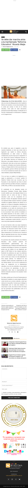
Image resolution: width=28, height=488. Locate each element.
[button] (2, 32)
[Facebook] (10, 332)
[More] (19, 49)
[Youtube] (18, 332)
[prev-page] (2, 361)
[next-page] (4, 361)
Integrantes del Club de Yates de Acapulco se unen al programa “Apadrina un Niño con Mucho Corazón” (20, 307)
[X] (15, 332)
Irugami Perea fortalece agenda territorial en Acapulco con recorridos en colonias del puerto (17, 356)
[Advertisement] (14, 15)
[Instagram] (12, 332)
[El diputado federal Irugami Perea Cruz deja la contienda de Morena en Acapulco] (4, 343)
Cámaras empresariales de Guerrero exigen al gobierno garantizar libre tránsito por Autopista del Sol (7, 307)
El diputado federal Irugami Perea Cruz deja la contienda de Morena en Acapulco (17, 343)
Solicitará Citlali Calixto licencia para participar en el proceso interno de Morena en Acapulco (17, 350)
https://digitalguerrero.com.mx (14, 325)
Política (2, 35)
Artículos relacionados (7, 338)
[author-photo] (14, 321)
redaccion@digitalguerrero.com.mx (14, 475)
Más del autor (17, 338)
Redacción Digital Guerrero (8, 46)
